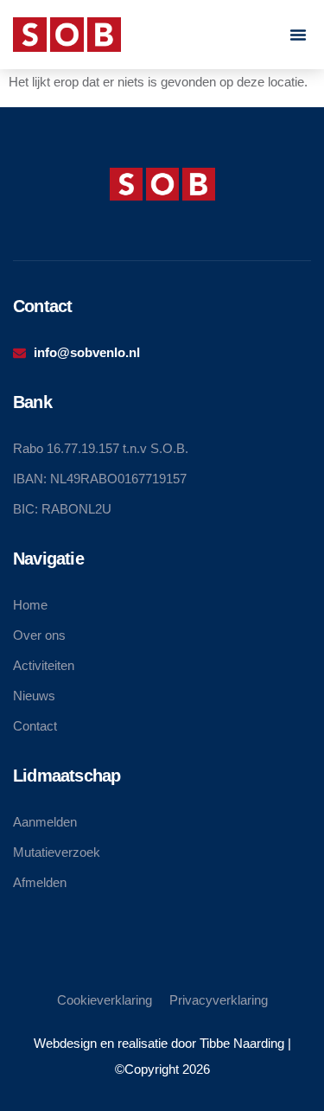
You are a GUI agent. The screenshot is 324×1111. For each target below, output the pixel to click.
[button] (298, 35)
